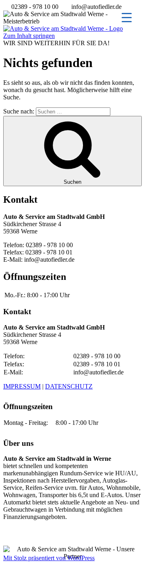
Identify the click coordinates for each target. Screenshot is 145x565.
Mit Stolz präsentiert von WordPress (49, 557)
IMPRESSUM (22, 386)
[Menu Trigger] (127, 17)
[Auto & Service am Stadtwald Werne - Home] (63, 28)
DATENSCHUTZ (69, 386)
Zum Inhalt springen (29, 35)
